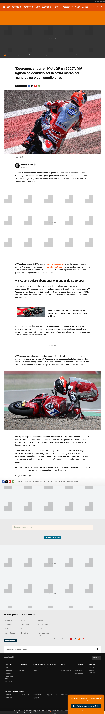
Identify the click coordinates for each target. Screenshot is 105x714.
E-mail (39, 86)
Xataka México (9, 694)
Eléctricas (24, 633)
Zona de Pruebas (14, 7)
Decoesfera (78, 671)
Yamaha (24, 629)
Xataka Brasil (8, 697)
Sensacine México (38, 694)
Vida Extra (22, 671)
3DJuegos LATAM (24, 694)
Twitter (93, 7)
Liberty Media (73, 481)
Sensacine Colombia (36, 698)
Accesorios (68, 7)
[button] (28, 164)
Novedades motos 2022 (44, 634)
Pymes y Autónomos (92, 671)
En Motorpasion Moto (54, 308)
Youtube (71, 638)
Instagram (101, 7)
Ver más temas (10, 640)
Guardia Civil (37, 55)
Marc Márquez (81, 7)
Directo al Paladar (52, 668)
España (28, 55)
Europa (46, 55)
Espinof (35, 671)
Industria (74, 55)
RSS (79, 638)
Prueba (67, 55)
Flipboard (35, 86)
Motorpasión (64, 668)
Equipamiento (9, 629)
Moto (87, 55)
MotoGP (57, 7)
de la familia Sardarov (55, 267)
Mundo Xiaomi (9, 681)
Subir (95, 658)
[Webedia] (100, 1)
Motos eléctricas (43, 7)
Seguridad (8, 625)
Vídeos (40, 621)
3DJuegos (22, 668)
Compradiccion (79, 673)
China (21, 55)
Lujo (81, 55)
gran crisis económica (54, 264)
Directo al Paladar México (52, 695)
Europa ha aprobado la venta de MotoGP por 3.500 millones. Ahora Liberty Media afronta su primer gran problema (67, 313)
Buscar (97, 649)
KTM (47, 481)
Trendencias (78, 668)
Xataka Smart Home (9, 677)
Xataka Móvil (8, 671)
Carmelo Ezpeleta (59, 481)
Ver (53, 537)
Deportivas (28, 7)
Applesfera (8, 673)
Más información (54, 712)
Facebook (97, 7)
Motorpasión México (64, 695)
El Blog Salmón (93, 668)
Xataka (7, 668)
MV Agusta (38, 481)
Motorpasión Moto (66, 671)
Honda (52, 55)
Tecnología (25, 625)
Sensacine (36, 668)
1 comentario (22, 86)
